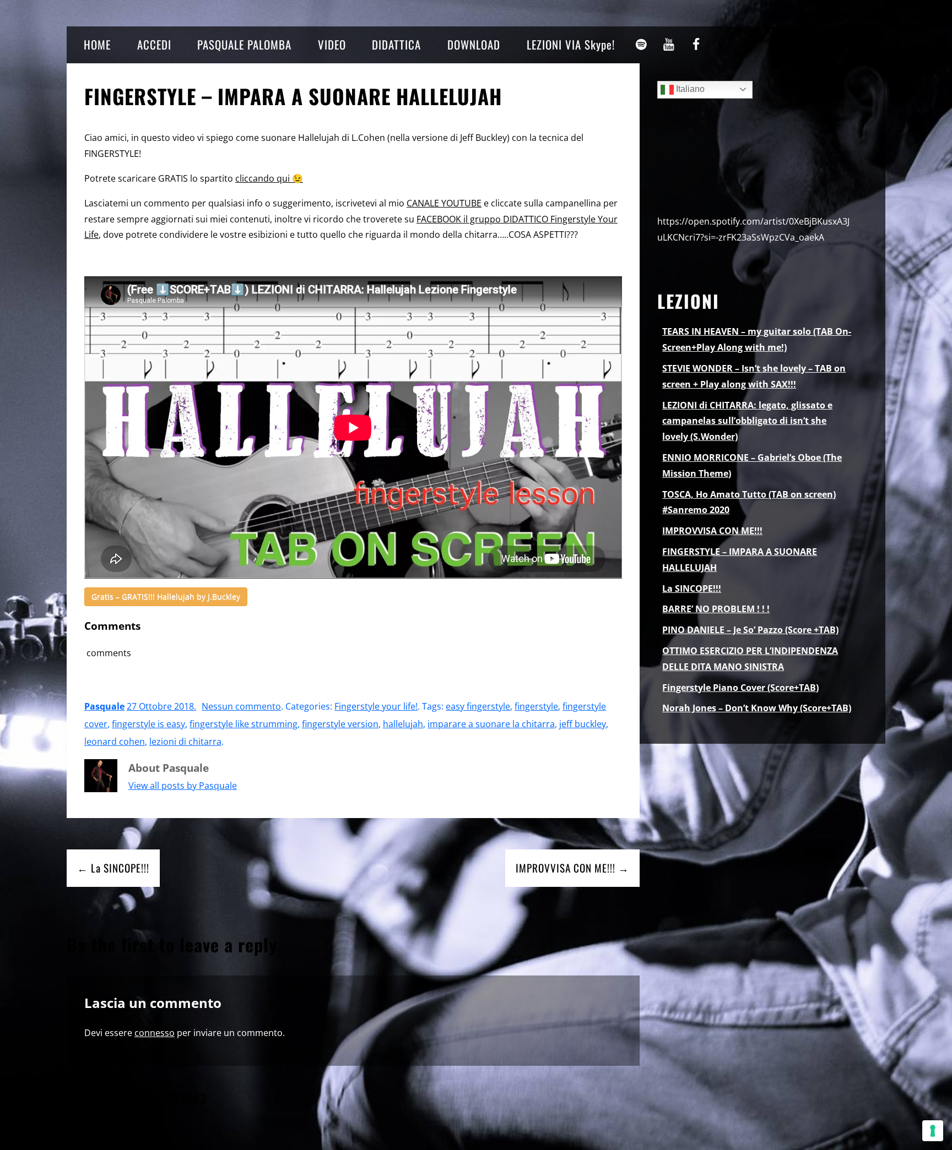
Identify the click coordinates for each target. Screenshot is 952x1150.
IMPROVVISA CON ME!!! (712, 531)
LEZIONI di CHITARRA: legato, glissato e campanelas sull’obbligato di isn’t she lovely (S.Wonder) (747, 421)
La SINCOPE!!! (691, 588)
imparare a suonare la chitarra (491, 724)
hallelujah (403, 724)
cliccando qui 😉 (269, 178)
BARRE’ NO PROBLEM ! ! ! (716, 609)
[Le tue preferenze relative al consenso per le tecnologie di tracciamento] (932, 1130)
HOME (97, 44)
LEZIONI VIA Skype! (571, 44)
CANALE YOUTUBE (444, 203)
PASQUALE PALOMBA (244, 44)
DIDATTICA (396, 44)
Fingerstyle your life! (376, 706)
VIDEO (332, 44)
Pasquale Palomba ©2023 (137, 1098)
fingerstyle (536, 706)
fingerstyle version (340, 724)
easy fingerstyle (478, 706)
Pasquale (104, 706)
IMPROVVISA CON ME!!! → (572, 868)
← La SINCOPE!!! (113, 868)
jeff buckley (582, 724)
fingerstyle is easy (148, 724)
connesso (154, 1033)
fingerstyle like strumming (244, 724)
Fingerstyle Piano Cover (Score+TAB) (740, 688)
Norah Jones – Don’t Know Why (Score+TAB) (756, 708)
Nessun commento (241, 706)
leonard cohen (114, 741)
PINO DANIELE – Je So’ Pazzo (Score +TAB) (750, 630)
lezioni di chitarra (185, 741)
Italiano (689, 89)
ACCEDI (154, 44)
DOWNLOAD (473, 44)
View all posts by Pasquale (182, 786)
